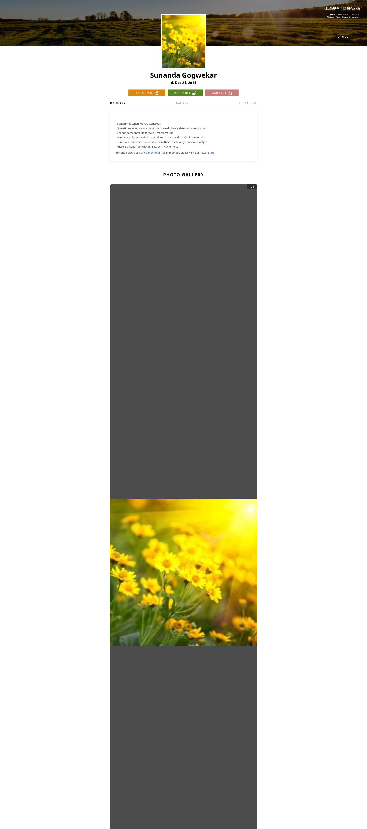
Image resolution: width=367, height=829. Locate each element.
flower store (207, 152)
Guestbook (248, 103)
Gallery (182, 103)
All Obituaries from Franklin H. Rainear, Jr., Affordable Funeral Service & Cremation (343, 16)
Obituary (117, 103)
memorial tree (156, 152)
